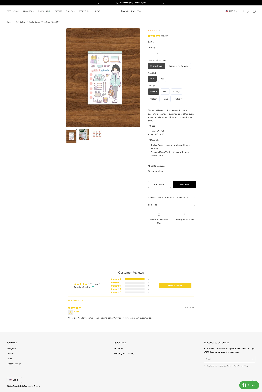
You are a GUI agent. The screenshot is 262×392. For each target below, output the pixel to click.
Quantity (151, 47)
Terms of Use (231, 366)
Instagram (11, 348)
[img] (74, 308)
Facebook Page (14, 364)
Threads (10, 353)
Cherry (176, 91)
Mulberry (178, 99)
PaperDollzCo (18, 386)
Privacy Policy (243, 366)
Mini (152, 78)
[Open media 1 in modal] (135, 33)
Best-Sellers (20, 22)
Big (162, 78)
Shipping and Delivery (124, 353)
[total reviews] (172, 30)
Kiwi (165, 91)
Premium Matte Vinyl (178, 66)
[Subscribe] (252, 359)
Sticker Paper (156, 66)
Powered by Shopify (32, 386)
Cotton (153, 99)
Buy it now (184, 184)
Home (9, 22)
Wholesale (118, 348)
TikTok (9, 358)
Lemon (153, 91)
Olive (165, 99)
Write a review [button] (175, 285)
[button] (243, 11)
